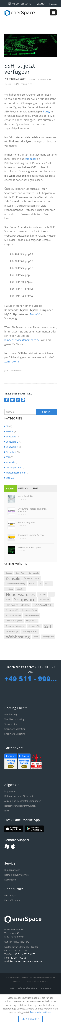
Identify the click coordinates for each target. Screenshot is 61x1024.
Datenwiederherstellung (15, 584)
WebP (36, 637)
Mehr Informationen (41, 1012)
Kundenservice (12, 869)
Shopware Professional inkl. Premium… (32, 510)
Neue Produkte (25, 496)
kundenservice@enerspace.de (22, 340)
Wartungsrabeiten (30, 631)
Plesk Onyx (10, 895)
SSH (9, 84)
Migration (21, 589)
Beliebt (10, 489)
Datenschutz (31, 578)
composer (30, 159)
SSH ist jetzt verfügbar (29, 547)
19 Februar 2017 (15, 79)
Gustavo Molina (14, 371)
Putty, (46, 111)
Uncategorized (13, 467)
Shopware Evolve (32, 615)
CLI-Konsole (34, 573)
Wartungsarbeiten (15, 472)
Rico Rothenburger (42, 79)
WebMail (41, 4)
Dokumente (10, 879)
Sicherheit (11, 452)
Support (53, 4)
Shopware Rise (34, 626)
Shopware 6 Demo (29, 610)
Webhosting (18, 637)
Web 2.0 (10, 477)
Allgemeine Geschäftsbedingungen (22, 800)
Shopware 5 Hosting (14, 728)
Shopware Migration (14, 621)
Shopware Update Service (31, 535)
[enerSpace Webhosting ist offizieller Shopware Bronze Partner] (24, 768)
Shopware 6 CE (12, 610)
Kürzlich (23, 488)
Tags (35, 488)
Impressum (10, 791)
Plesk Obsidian (12, 900)
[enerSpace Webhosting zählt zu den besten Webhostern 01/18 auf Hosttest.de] (36, 768)
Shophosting (11, 724)
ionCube (9, 589)
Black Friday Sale (26, 522)
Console (25, 84)
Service (9, 431)
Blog (6, 810)
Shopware (11, 436)
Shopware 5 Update (18, 605)
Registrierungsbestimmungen (20, 805)
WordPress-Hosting (14, 719)
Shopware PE (31, 621)
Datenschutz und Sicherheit (19, 796)
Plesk (8, 599)
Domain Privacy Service (16, 874)
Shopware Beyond (13, 615)
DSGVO (32, 584)
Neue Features (20, 594)
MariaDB (35, 314)
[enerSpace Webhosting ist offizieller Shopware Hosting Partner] (11, 768)
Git (7, 426)
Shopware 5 (12, 441)
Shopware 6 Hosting (14, 733)
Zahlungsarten (48, 637)
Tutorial (10, 462)
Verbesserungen (12, 631)
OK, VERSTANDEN (30, 1019)
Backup (9, 573)
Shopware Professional (15, 626)
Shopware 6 (12, 446)
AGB (12, 988)
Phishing (42, 594)
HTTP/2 (48, 584)
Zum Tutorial (12, 361)
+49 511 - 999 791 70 (24, 954)
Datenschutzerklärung (28, 988)
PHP (51, 594)
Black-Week (20, 573)
